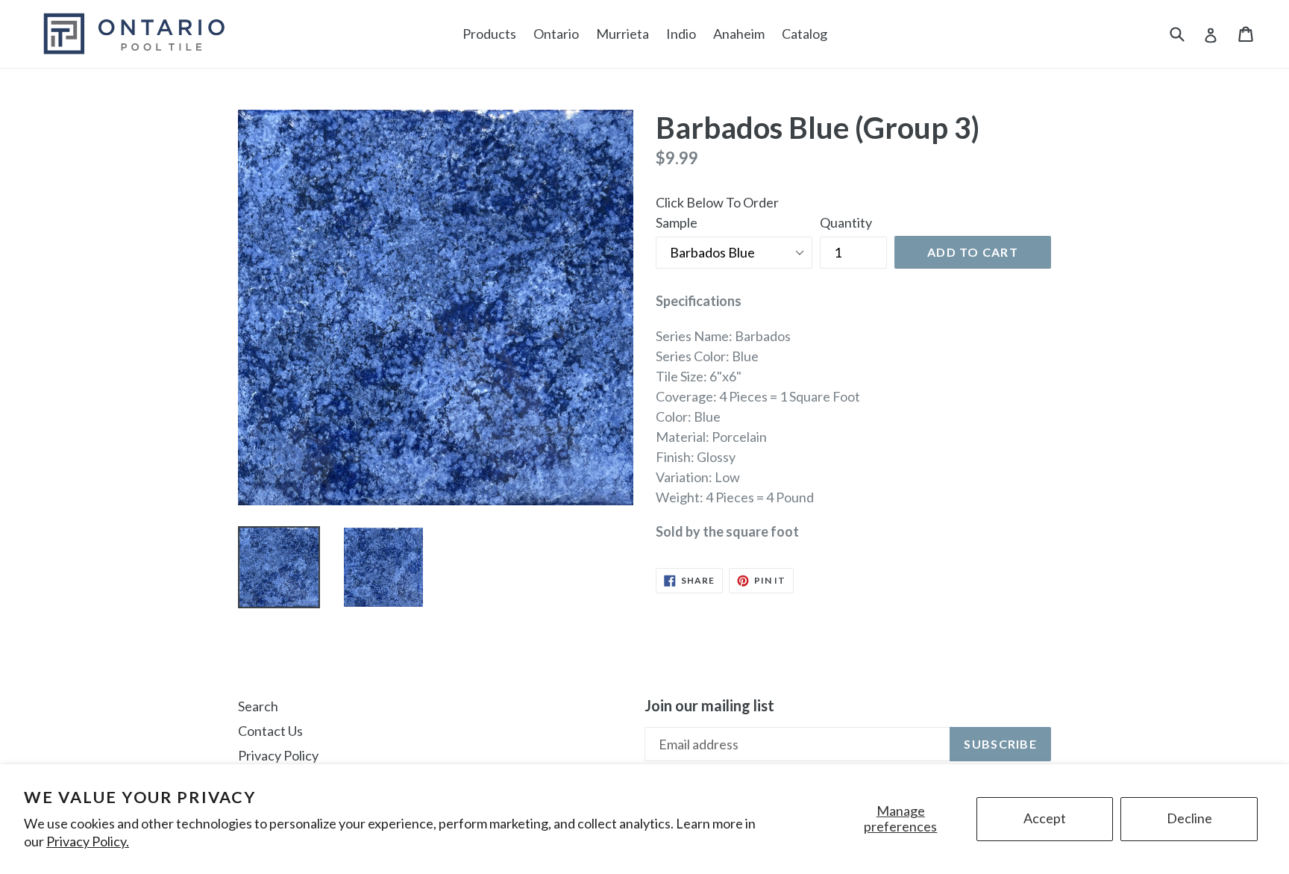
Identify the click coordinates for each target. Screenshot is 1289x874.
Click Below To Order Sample (717, 212)
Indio (681, 33)
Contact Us (270, 730)
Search (258, 706)
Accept (1044, 818)
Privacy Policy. (87, 841)
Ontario (556, 33)
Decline (1189, 818)
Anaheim (739, 33)
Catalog (804, 33)
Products (489, 33)
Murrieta (622, 33)
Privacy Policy (278, 755)
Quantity (846, 222)
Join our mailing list (709, 705)
